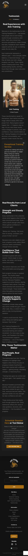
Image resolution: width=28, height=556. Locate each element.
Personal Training (14, 497)
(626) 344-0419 (16, 527)
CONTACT (14, 536)
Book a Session (14, 510)
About (14, 512)
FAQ (14, 514)
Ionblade (14, 554)
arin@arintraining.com (15, 531)
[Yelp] (16, 544)
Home (14, 495)
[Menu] (25, 5)
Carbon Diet (14, 518)
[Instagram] (12, 544)
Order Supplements (14, 516)
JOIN (14, 486)
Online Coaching (14, 499)
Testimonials (14, 503)
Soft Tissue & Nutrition (14, 501)
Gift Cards (14, 520)
